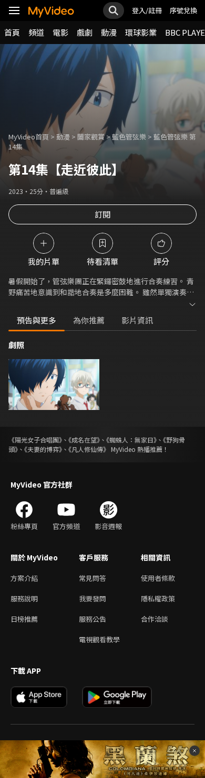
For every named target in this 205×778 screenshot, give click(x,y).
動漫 (109, 32)
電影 (60, 32)
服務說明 (24, 598)
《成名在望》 (84, 439)
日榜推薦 (24, 619)
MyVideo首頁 (28, 137)
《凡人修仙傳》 (88, 449)
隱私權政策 (158, 598)
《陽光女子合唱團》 (35, 439)
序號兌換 (183, 10)
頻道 (36, 32)
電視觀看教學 (99, 639)
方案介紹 (24, 578)
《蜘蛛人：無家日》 (131, 439)
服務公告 (92, 619)
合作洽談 (154, 619)
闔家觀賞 (91, 137)
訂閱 (102, 214)
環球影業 (141, 32)
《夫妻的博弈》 (43, 449)
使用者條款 (158, 578)
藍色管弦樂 (129, 137)
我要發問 (92, 598)
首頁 (12, 32)
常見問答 (92, 578)
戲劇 (85, 32)
